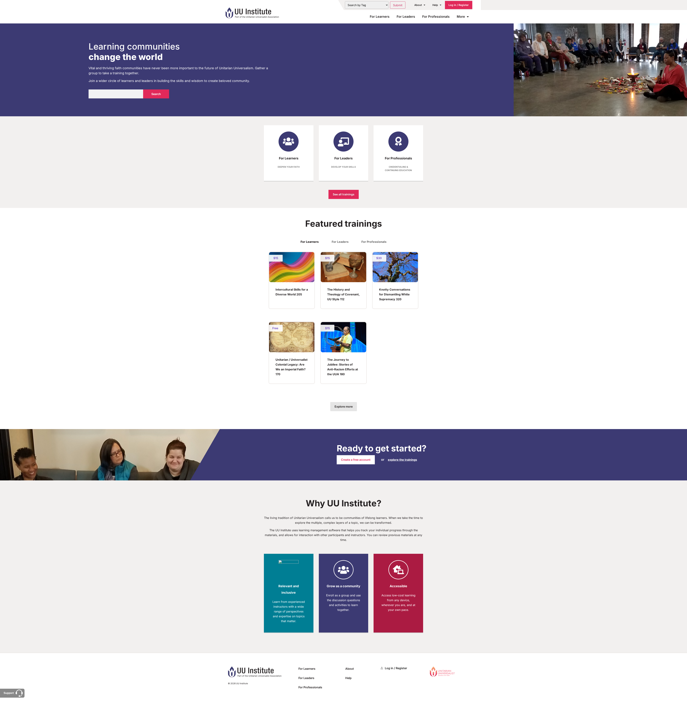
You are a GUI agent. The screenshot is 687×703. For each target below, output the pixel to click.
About (418, 4)
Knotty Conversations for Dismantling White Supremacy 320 (394, 294)
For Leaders (406, 16)
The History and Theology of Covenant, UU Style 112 (343, 294)
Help (435, 4)
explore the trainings (402, 459)
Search (156, 94)
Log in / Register (459, 4)
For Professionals (436, 16)
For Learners (379, 16)
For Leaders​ (343, 158)
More (461, 16)
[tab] (309, 241)
